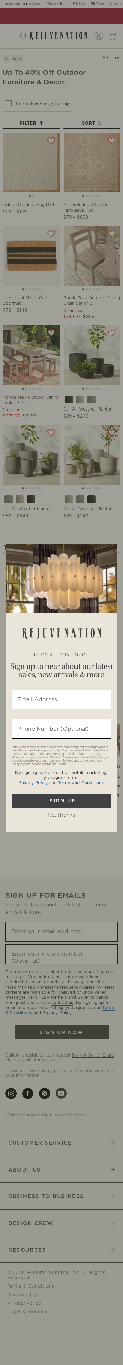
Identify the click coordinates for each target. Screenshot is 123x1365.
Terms (62, 764)
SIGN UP (61, 801)
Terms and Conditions (81, 783)
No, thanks (61, 815)
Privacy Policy (33, 783)
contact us (49, 764)
